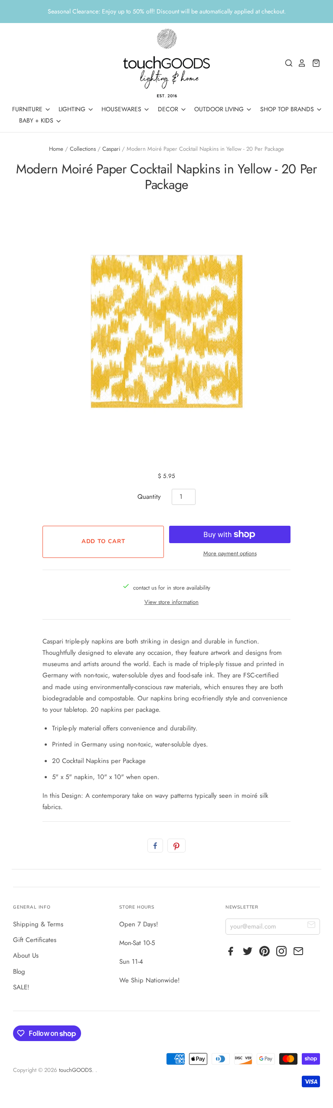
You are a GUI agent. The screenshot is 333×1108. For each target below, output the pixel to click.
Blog (19, 971)
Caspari (111, 149)
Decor (169, 109)
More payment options (230, 553)
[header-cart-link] (313, 63)
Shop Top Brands (288, 109)
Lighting (73, 109)
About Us (26, 955)
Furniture (28, 109)
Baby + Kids (37, 120)
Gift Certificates (34, 940)
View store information (171, 602)
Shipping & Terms (38, 924)
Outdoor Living (219, 109)
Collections (83, 149)
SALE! (21, 987)
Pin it (176, 846)
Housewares (122, 109)
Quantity (149, 496)
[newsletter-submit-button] (311, 926)
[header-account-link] (299, 63)
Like (155, 846)
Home (56, 149)
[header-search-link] (286, 63)
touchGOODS (75, 1070)
